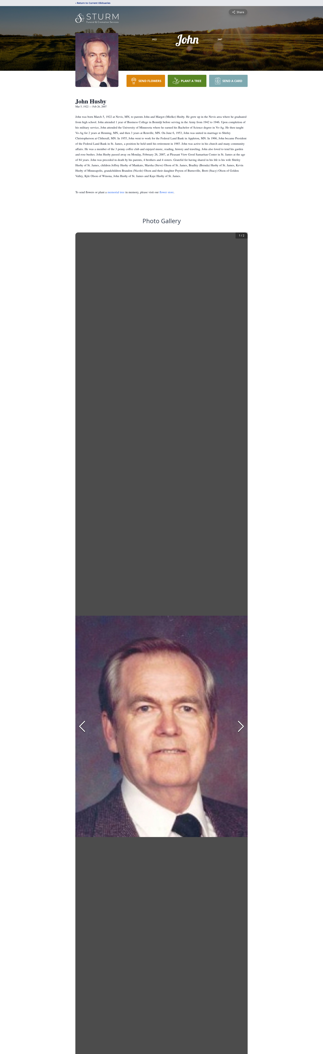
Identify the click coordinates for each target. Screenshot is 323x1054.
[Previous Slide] (82, 726)
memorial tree (115, 192)
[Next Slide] (241, 726)
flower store (166, 192)
